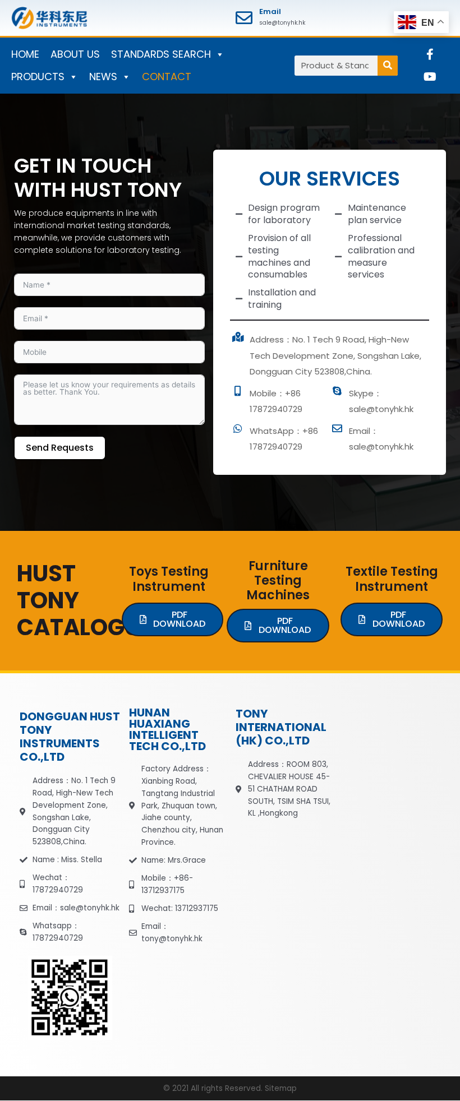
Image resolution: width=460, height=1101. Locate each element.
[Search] (388, 65)
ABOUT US (75, 54)
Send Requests (60, 447)
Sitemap (281, 1088)
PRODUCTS (38, 77)
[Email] (244, 18)
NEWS (103, 77)
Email (270, 11)
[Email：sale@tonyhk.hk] (337, 428)
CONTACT (166, 77)
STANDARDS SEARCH (161, 54)
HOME (25, 54)
